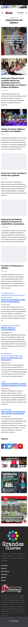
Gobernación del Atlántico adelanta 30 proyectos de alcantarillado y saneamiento (12, 221)
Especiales (15, 355)
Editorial (3, 577)
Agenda (9, 293)
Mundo (18, 325)
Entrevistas (17, 295)
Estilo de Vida (5, 571)
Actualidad (4, 293)
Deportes (3, 568)
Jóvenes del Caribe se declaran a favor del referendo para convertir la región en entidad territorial (14, 40)
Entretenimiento (9, 295)
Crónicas (9, 355)
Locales (9, 297)
